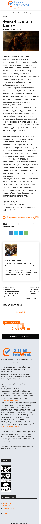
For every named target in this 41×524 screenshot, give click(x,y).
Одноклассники (8, 508)
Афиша (8, 13)
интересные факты (25, 224)
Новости (35, 224)
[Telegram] (21, 233)
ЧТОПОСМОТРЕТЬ (8, 227)
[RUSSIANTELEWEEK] (18, 4)
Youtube (5, 513)
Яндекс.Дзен (7, 503)
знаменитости (13, 224)
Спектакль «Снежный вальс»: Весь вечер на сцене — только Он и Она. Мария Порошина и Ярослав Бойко (11, 293)
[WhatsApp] (26, 233)
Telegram (6, 511)
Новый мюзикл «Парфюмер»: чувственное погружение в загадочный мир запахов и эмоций (32, 294)
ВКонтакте (6, 506)
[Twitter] (16, 233)
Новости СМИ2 (21, 312)
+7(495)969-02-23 (19, 389)
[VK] (11, 233)
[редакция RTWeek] (11, 250)
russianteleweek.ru (18, 8)
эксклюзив (20, 227)
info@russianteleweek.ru (10, 427)
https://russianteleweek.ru (10, 401)
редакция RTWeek (9, 29)
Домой (2, 13)
